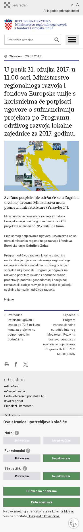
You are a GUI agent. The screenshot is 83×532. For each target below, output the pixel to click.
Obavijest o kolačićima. (43, 516)
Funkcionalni (14, 451)
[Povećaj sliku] (41, 165)
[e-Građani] (23, 5)
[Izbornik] (72, 40)
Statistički (12, 468)
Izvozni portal (13, 401)
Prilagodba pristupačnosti (61, 10)
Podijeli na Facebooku (16, 364)
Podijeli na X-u (25, 364)
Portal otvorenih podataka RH (25, 396)
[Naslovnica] (41, 25)
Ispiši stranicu (6, 364)
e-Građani (11, 386)
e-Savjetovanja (14, 391)
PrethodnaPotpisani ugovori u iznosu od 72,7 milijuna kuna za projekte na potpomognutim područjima (24, 327)
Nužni (9, 433)
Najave (9, 299)
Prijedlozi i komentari (18, 406)
